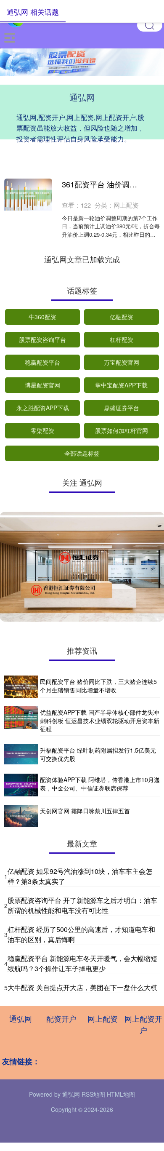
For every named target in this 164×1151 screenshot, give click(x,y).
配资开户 (61, 1018)
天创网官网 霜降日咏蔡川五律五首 (85, 811)
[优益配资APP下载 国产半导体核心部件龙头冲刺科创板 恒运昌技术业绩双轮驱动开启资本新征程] (21, 721)
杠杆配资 (121, 339)
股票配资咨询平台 (42, 339)
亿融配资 (121, 316)
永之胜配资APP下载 (42, 407)
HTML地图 (121, 1094)
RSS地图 (93, 1094)
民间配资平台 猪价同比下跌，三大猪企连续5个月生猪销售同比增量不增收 (98, 685)
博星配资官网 (42, 385)
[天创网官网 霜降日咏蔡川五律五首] (21, 816)
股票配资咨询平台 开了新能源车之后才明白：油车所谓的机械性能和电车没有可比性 (82, 905)
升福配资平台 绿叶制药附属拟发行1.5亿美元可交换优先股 (98, 754)
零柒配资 (42, 430)
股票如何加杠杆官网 (121, 430)
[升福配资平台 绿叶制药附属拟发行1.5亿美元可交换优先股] (21, 754)
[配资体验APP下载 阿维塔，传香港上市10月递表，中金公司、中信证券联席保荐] (21, 785)
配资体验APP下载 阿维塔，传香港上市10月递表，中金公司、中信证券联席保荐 (100, 783)
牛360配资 (42, 316)
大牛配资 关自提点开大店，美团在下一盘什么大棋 (82, 987)
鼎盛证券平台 (121, 407)
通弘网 (20, 1018)
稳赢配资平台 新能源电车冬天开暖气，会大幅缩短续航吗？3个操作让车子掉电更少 (82, 963)
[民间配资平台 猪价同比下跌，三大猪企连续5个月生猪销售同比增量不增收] (21, 687)
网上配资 (102, 1018)
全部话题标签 (82, 453)
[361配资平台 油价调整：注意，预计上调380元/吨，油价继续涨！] (28, 195)
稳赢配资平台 (42, 362)
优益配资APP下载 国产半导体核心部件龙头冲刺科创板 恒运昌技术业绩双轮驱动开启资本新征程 (99, 720)
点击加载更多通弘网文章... (82, 259)
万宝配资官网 (121, 362)
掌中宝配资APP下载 (121, 385)
